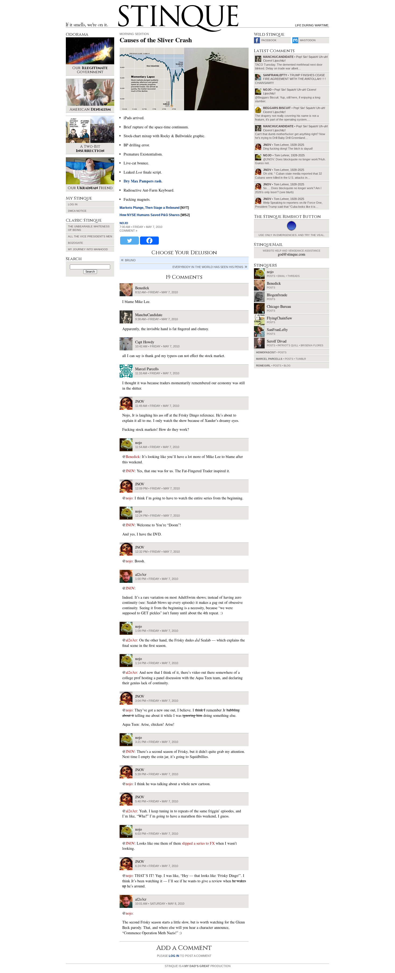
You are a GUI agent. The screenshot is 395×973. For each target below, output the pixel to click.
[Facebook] (149, 241)
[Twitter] (129, 241)
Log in (72, 204)
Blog (287, 365)
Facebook (268, 40)
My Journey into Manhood (88, 249)
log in (174, 955)
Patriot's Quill (288, 345)
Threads (294, 276)
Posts (271, 276)
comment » (128, 230)
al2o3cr (131, 640)
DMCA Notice (77, 210)
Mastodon (307, 40)
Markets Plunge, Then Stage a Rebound (149, 208)
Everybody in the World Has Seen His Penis (208, 267)
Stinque (123, 7)
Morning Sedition (134, 34)
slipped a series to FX (198, 843)
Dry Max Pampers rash (142, 181)
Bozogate (75, 242)
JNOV (130, 470)
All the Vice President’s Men (90, 236)
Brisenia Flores (312, 345)
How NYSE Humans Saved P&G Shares (150, 215)
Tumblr (301, 359)
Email (281, 276)
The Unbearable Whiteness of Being (89, 228)
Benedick (133, 456)
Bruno (130, 260)
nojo (124, 223)
